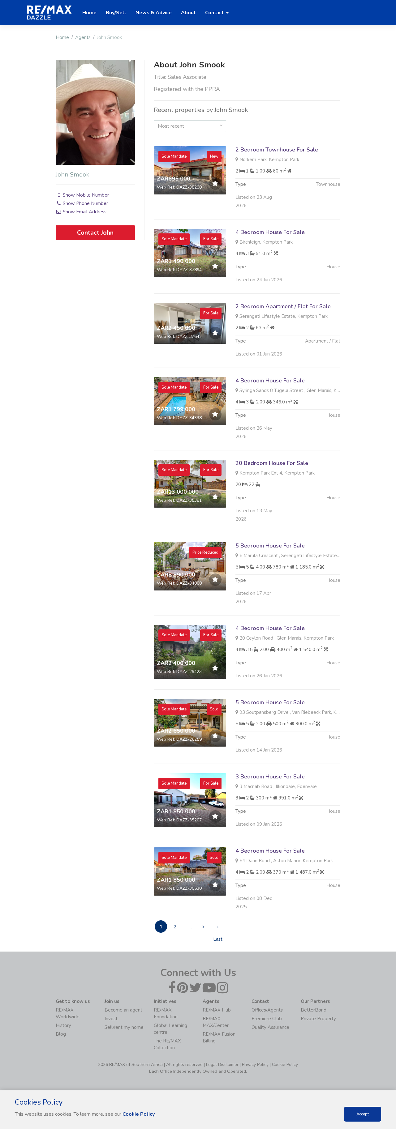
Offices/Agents (267, 1010)
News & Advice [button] (154, 12)
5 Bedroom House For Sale (270, 545)
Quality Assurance (270, 1027)
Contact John (95, 233)
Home (62, 37)
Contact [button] (215, 12)
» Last (217, 928)
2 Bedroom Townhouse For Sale (276, 149)
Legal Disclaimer (222, 1064)
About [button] (188, 12)
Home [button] (89, 12)
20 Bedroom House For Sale (271, 463)
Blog (61, 1034)
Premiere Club (267, 1019)
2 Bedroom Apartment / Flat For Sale (283, 306)
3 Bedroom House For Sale (270, 776)
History (63, 1025)
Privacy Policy (255, 1064)
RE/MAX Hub (217, 1010)
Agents (83, 37)
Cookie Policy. (139, 1114)
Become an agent (123, 1010)
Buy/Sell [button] (116, 12)
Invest (111, 1019)
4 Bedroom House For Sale (270, 232)
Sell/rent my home (124, 1027)
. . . (189, 927)
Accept (362, 1114)
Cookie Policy (285, 1064)
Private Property (318, 1019)
